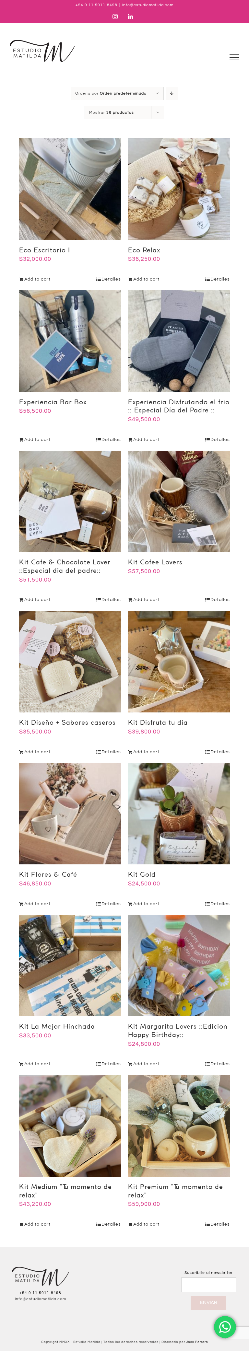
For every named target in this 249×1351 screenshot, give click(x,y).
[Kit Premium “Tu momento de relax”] (179, 1126)
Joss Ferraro (197, 1342)
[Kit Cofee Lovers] (179, 501)
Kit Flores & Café (48, 875)
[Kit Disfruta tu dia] (179, 661)
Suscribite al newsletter (208, 1273)
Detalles (111, 279)
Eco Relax (144, 251)
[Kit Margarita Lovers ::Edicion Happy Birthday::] (179, 966)
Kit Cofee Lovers (155, 563)
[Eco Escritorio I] (70, 189)
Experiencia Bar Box (53, 402)
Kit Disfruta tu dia (158, 723)
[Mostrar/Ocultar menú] (234, 57)
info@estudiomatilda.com (147, 5)
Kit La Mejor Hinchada (57, 1027)
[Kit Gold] (179, 814)
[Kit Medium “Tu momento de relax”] (70, 1126)
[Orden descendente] (172, 93)
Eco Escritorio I (44, 251)
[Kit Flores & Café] (70, 814)
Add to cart (37, 279)
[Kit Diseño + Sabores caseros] (70, 661)
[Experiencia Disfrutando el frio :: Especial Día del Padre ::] (179, 341)
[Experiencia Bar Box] (70, 341)
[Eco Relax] (179, 189)
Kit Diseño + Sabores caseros (67, 723)
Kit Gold (142, 875)
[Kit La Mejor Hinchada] (70, 966)
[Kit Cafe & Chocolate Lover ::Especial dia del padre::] (70, 501)
